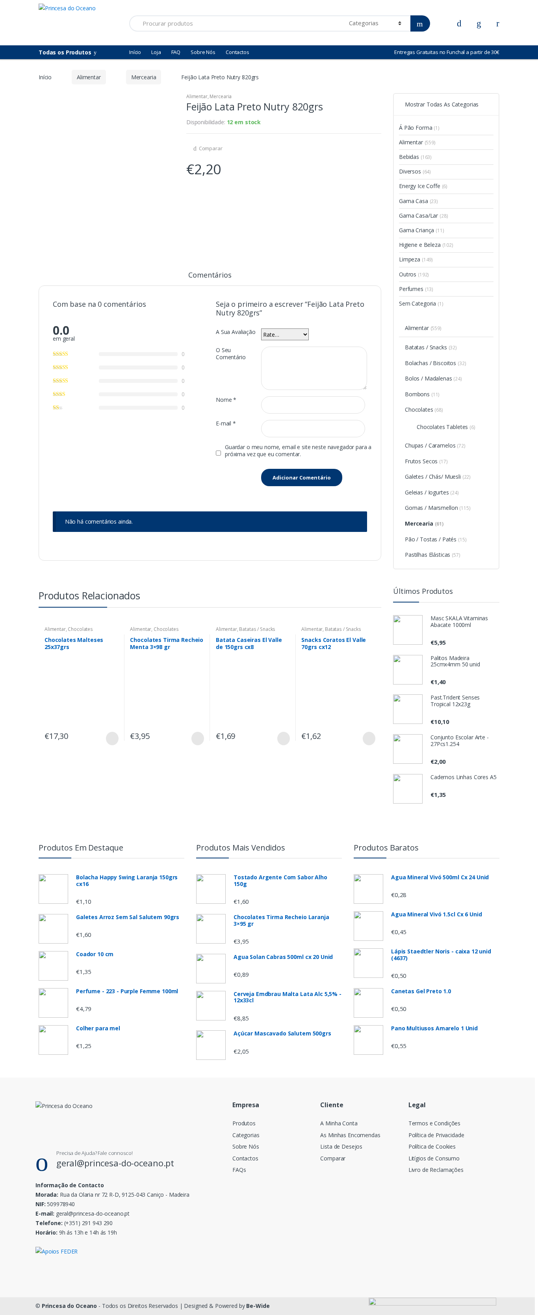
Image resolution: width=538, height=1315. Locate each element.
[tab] (209, 278)
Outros (414, 274)
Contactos (237, 52)
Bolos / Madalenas (433, 378)
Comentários (209, 275)
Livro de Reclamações (436, 1169)
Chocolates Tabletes (446, 427)
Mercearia (143, 77)
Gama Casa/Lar (423, 215)
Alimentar (89, 77)
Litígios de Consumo (434, 1158)
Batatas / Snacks (257, 629)
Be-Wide (257, 1305)
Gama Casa (418, 201)
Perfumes (416, 289)
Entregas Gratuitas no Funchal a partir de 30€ (446, 52)
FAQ (176, 52)
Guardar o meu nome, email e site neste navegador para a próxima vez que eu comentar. (298, 451)
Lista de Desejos (341, 1146)
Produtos (244, 1123)
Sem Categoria (421, 303)
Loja (156, 52)
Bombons (422, 394)
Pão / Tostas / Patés (436, 539)
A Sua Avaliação (236, 332)
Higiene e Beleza (426, 244)
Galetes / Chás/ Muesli (438, 476)
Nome (226, 399)
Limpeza (416, 259)
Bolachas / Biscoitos (435, 363)
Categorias (246, 1135)
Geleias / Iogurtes (432, 492)
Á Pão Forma (419, 127)
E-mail (226, 423)
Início (135, 52)
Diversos (415, 171)
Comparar (211, 148)
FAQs (239, 1169)
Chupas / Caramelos (435, 445)
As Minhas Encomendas (350, 1135)
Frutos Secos (426, 461)
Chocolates (80, 629)
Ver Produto (111, 738)
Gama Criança (421, 230)
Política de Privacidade (436, 1135)
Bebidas (415, 156)
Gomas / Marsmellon (438, 507)
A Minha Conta (338, 1123)
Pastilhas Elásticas (432, 554)
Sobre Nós (203, 52)
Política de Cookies (432, 1146)
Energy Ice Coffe (423, 186)
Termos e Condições (434, 1123)
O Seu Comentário (231, 354)
